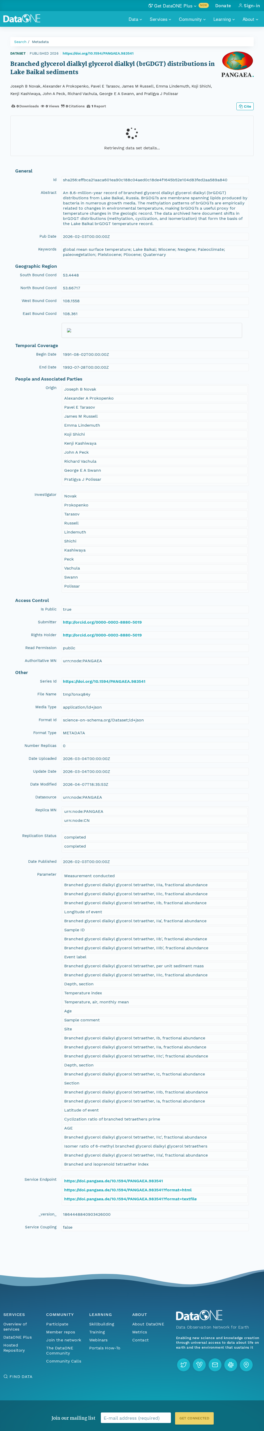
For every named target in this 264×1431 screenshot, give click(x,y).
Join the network (63, 1340)
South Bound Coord (38, 275)
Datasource (45, 797)
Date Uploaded (42, 758)
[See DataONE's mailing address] (246, 1364)
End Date (47, 367)
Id (54, 179)
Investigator (45, 494)
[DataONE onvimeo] (199, 1364)
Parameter (46, 874)
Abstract (48, 192)
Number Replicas (40, 745)
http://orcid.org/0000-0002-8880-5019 (102, 622)
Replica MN (45, 810)
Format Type (44, 732)
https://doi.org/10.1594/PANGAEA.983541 (98, 53)
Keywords (47, 249)
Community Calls (63, 1361)
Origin (51, 387)
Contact (140, 1340)
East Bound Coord (39, 313)
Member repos (60, 1332)
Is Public (48, 609)
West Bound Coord (39, 300)
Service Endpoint (40, 1179)
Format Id (47, 720)
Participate (57, 1324)
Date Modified (43, 784)
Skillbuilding (101, 1324)
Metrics (139, 1332)
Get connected (194, 1418)
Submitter (47, 622)
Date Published (42, 861)
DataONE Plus (17, 1337)
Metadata (40, 42)
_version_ (47, 1214)
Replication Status (39, 835)
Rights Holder (43, 635)
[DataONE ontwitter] (183, 1364)
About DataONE (148, 1324)
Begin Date (46, 354)
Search (20, 42)
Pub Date (47, 236)
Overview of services (15, 1327)
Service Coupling (40, 1227)
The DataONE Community (59, 1351)
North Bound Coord (38, 288)
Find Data (21, 1376)
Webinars (98, 1340)
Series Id (48, 681)
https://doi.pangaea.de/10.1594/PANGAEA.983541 (113, 1180)
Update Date (44, 771)
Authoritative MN (40, 660)
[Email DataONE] (215, 1364)
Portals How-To (104, 1348)
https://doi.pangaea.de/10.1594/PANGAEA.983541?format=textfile (130, 1198)
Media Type (45, 707)
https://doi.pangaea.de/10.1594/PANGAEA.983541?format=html (128, 1189)
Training (97, 1332)
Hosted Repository (14, 1348)
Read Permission (40, 647)
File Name (46, 694)
